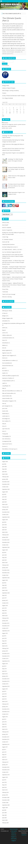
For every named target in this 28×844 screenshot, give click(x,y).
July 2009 (4, 810)
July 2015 (4, 635)
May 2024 (4, 527)
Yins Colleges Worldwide (7, 98)
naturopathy (17, 52)
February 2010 (5, 792)
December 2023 (5, 539)
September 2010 (6, 774)
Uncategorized (7, 48)
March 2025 (4, 504)
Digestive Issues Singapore (8, 355)
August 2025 (5, 491)
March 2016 (4, 615)
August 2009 (5, 807)
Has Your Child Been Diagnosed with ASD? (11, 252)
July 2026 (4, 464)
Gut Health (4, 370)
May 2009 (4, 815)
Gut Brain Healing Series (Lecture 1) (10, 247)
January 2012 (5, 734)
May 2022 (4, 585)
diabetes (4, 345)
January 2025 (5, 509)
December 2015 (5, 623)
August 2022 (5, 580)
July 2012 (4, 719)
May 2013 (4, 696)
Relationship (5, 413)
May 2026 (4, 469)
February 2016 (5, 618)
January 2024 (5, 537)
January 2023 (5, 567)
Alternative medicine (16, 48)
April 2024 (4, 529)
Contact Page (5, 237)
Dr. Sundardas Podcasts (7, 239)
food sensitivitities (6, 363)
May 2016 (4, 610)
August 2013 (5, 689)
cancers (4, 332)
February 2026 (5, 476)
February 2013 (5, 704)
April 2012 (4, 726)
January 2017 (5, 600)
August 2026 (5, 461)
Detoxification (5, 342)
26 (9, 112)
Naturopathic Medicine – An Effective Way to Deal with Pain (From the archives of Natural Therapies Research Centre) (13, 262)
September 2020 (6, 593)
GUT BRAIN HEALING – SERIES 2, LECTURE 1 (12, 249)
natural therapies (10, 52)
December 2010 (5, 767)
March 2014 (4, 673)
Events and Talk (5, 242)
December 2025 (5, 481)
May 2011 (4, 754)
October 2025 (5, 486)
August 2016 (5, 605)
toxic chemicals (5, 438)
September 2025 (6, 489)
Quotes (4, 411)
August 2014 (5, 663)
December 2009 (5, 797)
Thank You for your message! (8, 294)
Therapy (4, 433)
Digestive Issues (5, 353)
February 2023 (5, 565)
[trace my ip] (14, 303)
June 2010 (4, 782)
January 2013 (5, 706)
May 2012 (4, 724)
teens (3, 431)
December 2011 (5, 737)
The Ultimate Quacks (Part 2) (11, 19)
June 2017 (4, 598)
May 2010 (4, 785)
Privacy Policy (5, 289)
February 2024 (5, 534)
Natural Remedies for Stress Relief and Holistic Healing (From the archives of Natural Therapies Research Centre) (12, 256)
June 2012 (4, 721)
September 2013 (6, 686)
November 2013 (5, 681)
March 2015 (4, 646)
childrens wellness (6, 335)
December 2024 (5, 512)
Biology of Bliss (5, 85)
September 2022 (6, 577)
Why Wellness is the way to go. (9, 449)
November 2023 (5, 542)
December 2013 (5, 678)
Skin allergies (5, 418)
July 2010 (4, 779)
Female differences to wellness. (9, 360)
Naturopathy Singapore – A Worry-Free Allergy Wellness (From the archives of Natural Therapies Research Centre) (13, 272)
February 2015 (5, 648)
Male (3, 388)
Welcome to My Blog (7, 296)
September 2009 (6, 805)
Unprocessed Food (6, 443)
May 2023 (4, 557)
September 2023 (6, 547)
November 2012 (5, 711)
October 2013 (5, 683)
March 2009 (4, 820)
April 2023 (4, 560)
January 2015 (5, 651)
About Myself (5, 225)
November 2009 (5, 800)
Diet (3, 348)
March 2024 (4, 532)
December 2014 (5, 653)
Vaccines (4, 446)
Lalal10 (3, 383)
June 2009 (4, 812)
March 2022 (4, 590)
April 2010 (4, 787)
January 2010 (5, 795)
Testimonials (5, 291)
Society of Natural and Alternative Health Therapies (13, 95)
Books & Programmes (7, 230)
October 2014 (5, 658)
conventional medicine (7, 337)
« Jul (3, 116)
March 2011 (4, 759)
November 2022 (5, 572)
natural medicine (6, 395)
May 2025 (4, 499)
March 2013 (4, 701)
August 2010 (5, 777)
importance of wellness (7, 378)
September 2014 (6, 661)
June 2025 (4, 496)
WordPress (24, 834)
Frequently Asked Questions (8, 244)
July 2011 (4, 749)
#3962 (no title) (5, 222)
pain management (6, 406)
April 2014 (4, 671)
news (3, 403)
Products (4, 93)
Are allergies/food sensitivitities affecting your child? (13, 323)
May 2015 (4, 641)
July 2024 (4, 522)
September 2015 (6, 630)
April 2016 (4, 613)
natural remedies (6, 398)
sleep (3, 423)
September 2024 (6, 517)
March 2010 (4, 790)
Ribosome (23, 829)
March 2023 (4, 562)
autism (3, 327)
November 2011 (5, 739)
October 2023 (5, 545)
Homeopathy (18, 50)
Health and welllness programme (9, 375)
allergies (4, 315)
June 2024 (4, 524)
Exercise (4, 358)
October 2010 (5, 772)
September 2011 (6, 744)
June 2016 (4, 608)
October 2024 (5, 514)
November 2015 (5, 625)
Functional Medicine (10, 50)
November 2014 (5, 656)
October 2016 (5, 603)
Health (3, 373)
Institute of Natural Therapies (8, 88)
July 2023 (4, 552)
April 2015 (4, 643)
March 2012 (4, 729)
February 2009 (5, 822)
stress (3, 426)
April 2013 (4, 699)
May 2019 (4, 595)
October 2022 (5, 575)
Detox (3, 340)
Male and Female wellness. (8, 393)
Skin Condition (5, 421)
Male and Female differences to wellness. (11, 390)
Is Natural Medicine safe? (7, 380)
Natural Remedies (14, 829)
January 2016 (5, 620)
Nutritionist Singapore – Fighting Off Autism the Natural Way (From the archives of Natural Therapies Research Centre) (14, 284)
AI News (4, 313)
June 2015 (4, 638)
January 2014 (5, 676)
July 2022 (4, 582)
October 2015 (5, 628)
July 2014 (4, 666)
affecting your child (6, 310)
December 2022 (5, 570)
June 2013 (4, 694)
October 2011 (5, 742)
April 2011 (4, 757)
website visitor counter (7, 128)
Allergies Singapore (6, 318)
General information (6, 365)
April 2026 (4, 471)
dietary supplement (6, 350)
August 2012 (5, 716)
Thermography (5, 436)
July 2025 (4, 494)
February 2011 (5, 762)
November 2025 (5, 484)
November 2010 (5, 769)
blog (3, 330)
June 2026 (4, 466)
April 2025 (4, 502)
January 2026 (5, 479)
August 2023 (5, 550)
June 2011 (4, 752)
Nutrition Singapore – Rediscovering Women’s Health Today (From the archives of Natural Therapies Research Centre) (13, 278)
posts (3, 408)
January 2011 (5, 764)
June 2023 (4, 555)
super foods (5, 428)
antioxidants (5, 320)
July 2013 (4, 691)
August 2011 (5, 747)
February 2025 (5, 507)
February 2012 (5, 731)
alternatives (13, 126)
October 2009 (5, 802)
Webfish (7, 65)
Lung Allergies (5, 385)
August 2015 (5, 633)
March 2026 (4, 474)
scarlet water (5, 416)
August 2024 (5, 519)
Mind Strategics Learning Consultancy (10, 90)
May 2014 (4, 668)
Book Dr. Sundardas (6, 227)
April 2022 (4, 587)
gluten (3, 368)
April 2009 (4, 817)
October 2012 (5, 714)
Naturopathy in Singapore (8, 401)
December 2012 (5, 709)
